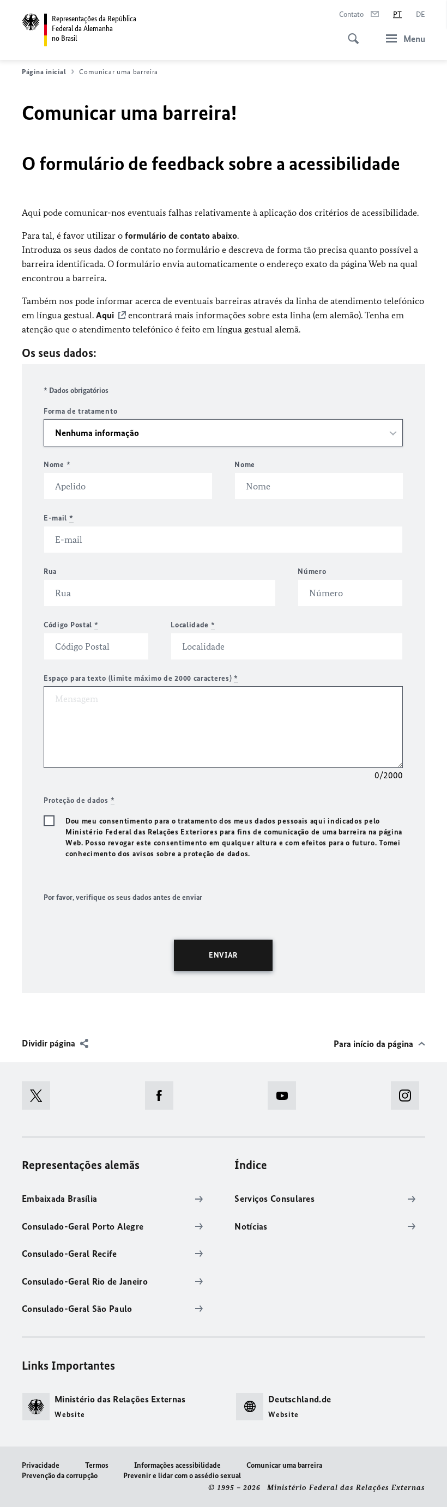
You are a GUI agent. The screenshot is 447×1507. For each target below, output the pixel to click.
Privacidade (40, 1465)
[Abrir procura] (350, 32)
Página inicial (44, 72)
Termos (96, 1465)
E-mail (59, 518)
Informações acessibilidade (177, 1465)
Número (312, 571)
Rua (50, 571)
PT (397, 14)
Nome (57, 464)
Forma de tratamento (80, 411)
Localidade (193, 625)
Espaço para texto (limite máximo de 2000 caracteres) (141, 678)
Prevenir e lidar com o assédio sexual (182, 1475)
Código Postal (71, 625)
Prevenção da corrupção (60, 1475)
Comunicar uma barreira (284, 1465)
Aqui (105, 315)
